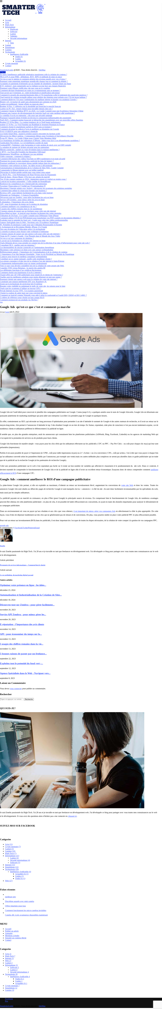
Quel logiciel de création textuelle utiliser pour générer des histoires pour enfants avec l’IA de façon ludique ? (43, 97)
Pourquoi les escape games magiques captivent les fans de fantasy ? (27, 161)
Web (12, 43)
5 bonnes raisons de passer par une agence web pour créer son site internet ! (30, 234)
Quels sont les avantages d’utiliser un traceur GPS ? (20, 288)
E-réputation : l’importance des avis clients (17, 202)
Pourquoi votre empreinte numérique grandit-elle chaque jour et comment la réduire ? (34, 81)
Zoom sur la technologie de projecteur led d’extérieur (21, 284)
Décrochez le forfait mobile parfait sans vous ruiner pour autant (25, 172)
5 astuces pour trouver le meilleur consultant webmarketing (23, 257)
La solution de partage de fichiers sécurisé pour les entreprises (24, 147)
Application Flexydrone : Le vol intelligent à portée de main (24, 143)
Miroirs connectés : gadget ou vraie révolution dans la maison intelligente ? (29, 150)
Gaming (8, 50)
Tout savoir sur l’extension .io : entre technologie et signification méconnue (30, 93)
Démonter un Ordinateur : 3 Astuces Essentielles (19, 195)
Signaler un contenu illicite (15, 938)
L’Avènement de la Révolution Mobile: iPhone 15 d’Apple (23, 227)
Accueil (8, 20)
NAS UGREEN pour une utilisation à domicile (19, 131)
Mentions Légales (12, 936)
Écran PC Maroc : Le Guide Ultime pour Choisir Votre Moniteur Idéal (28, 138)
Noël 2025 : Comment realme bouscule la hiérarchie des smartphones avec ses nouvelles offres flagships (41, 120)
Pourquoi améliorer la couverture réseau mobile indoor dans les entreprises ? (30, 163)
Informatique (10, 27)
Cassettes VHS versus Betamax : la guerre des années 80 (22, 268)
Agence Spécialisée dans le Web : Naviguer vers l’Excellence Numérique (29, 222)
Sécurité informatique (18, 38)
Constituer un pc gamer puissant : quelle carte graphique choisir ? (26, 259)
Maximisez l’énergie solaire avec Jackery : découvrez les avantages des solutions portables (36, 188)
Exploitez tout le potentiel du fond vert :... (21, 663)
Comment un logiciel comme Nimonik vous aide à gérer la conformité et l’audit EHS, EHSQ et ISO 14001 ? (43, 295)
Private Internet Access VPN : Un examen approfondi (21, 291)
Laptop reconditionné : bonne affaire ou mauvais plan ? (22, 104)
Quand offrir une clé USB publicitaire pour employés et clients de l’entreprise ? (31, 275)
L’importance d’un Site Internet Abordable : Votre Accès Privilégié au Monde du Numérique (37, 254)
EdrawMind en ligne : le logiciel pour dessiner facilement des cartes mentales (30, 213)
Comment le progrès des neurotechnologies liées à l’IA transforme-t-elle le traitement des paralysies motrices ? (43, 95)
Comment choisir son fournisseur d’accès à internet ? (21, 272)
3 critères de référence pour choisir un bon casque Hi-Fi (22, 297)
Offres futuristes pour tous (15, 906)
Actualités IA (20, 61)
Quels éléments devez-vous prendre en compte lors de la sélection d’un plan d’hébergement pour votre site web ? (45, 243)
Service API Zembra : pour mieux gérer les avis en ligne (22, 200)
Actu (7, 22)
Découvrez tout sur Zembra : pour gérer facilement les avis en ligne (27, 197)
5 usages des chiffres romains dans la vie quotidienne (21, 209)
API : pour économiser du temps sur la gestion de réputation (24, 204)
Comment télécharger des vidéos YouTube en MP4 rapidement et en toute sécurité (32, 159)
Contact (8, 66)
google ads (4, 525)
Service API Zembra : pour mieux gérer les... (23, 614)
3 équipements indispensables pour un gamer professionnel (23, 263)
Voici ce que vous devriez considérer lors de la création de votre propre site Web (32, 266)
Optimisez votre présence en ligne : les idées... (23, 585)
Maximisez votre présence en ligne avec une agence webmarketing (26, 250)
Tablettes (13, 36)
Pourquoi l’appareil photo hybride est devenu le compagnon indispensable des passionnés (35, 118)
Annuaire (9, 933)
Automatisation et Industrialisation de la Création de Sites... (31, 595)
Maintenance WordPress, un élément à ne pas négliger (21, 154)
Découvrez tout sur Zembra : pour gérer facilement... (27, 604)
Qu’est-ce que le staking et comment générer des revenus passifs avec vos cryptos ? (33, 79)
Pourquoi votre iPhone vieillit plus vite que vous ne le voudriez (25, 88)
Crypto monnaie (11, 63)
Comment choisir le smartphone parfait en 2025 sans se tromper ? (26, 127)
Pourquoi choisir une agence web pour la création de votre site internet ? (28, 279)
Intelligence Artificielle (19, 54)
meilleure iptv (10, 897)
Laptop (13, 34)
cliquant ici (72, 816)
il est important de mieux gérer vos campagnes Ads (94, 511)
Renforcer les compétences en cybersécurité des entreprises (23, 184)
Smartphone (10, 47)
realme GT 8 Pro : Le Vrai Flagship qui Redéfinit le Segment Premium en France (32, 125)
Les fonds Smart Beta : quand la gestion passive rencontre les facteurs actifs (30, 134)
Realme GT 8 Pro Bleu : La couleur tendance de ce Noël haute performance (30, 122)
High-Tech (9, 25)
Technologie (10, 52)
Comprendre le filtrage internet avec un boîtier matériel (22, 170)
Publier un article (12, 931)
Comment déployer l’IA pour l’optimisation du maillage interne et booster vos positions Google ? (38, 99)
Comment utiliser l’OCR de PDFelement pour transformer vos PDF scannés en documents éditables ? (40, 218)
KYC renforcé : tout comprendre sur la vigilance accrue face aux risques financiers (33, 86)
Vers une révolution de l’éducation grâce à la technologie (22, 229)
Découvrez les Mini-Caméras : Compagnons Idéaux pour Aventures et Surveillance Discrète (36, 136)
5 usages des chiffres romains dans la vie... (21, 644)
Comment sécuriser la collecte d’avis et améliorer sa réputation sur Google (29, 129)
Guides (18, 59)
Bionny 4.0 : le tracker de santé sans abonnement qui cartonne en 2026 (28, 102)
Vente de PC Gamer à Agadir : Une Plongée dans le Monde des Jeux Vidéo (30, 236)
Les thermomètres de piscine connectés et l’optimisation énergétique (27, 247)
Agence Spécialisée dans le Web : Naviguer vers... (25, 673)
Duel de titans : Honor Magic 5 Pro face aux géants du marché (25, 177)
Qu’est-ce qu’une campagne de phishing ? (17, 238)
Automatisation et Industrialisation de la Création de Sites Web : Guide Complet (32, 168)
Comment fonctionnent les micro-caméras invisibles (25, 910)
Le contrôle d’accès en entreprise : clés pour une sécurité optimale (26, 115)
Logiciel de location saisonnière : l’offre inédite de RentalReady (25, 181)
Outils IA (19, 57)
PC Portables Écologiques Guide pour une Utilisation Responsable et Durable (31, 225)
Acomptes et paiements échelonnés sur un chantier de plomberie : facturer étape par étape (35, 84)
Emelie (7, 312)
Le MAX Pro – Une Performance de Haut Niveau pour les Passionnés (28, 175)
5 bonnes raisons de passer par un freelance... (23, 653)
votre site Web (127, 485)
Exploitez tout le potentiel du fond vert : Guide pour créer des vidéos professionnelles (34, 220)
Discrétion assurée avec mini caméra (19, 901)
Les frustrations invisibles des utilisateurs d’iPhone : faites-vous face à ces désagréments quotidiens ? (40, 140)
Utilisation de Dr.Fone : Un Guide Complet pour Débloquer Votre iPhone (29, 216)
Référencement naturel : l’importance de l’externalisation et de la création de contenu (33, 252)
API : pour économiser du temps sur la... (21, 634)
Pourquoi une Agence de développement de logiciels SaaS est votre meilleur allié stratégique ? (37, 113)
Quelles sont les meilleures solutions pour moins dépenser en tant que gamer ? (31, 277)
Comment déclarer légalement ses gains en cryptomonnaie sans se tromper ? (30, 90)
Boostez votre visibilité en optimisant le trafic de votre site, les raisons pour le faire (32, 286)
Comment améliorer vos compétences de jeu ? (18, 206)
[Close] (1, 2)
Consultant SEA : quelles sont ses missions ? (17, 245)
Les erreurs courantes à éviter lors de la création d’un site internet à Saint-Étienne (32, 261)
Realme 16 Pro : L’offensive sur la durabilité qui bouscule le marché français (30, 106)
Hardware (14, 29)
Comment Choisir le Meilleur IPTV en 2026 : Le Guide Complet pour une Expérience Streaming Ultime (41, 111)
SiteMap (42, 70)
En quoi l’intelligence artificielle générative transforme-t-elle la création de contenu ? (33, 74)
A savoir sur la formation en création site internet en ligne (22, 241)
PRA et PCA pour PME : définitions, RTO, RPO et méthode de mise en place (31, 77)
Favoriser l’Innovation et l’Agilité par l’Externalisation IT (23, 186)
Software (13, 31)
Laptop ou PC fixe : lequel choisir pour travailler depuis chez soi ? (26, 109)
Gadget (8, 45)
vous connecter (16, 688)
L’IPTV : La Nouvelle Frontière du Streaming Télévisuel (22, 152)
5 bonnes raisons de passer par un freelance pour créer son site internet (28, 211)
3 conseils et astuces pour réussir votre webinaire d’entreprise (24, 231)
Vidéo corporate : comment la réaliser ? (15, 156)
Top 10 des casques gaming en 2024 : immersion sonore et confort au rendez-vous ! (33, 179)
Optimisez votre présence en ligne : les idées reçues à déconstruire (26, 165)
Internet (8, 41)
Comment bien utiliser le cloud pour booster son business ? (23, 191)
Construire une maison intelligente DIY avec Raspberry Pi (23, 282)
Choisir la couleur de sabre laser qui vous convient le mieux (23, 293)
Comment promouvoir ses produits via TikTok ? (19, 300)
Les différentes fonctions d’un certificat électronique (20, 270)
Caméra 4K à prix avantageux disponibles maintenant (26, 915)
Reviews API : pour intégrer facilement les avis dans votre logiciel (26, 193)
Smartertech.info (6, 70)
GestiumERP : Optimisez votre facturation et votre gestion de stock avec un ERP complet (35, 145)
